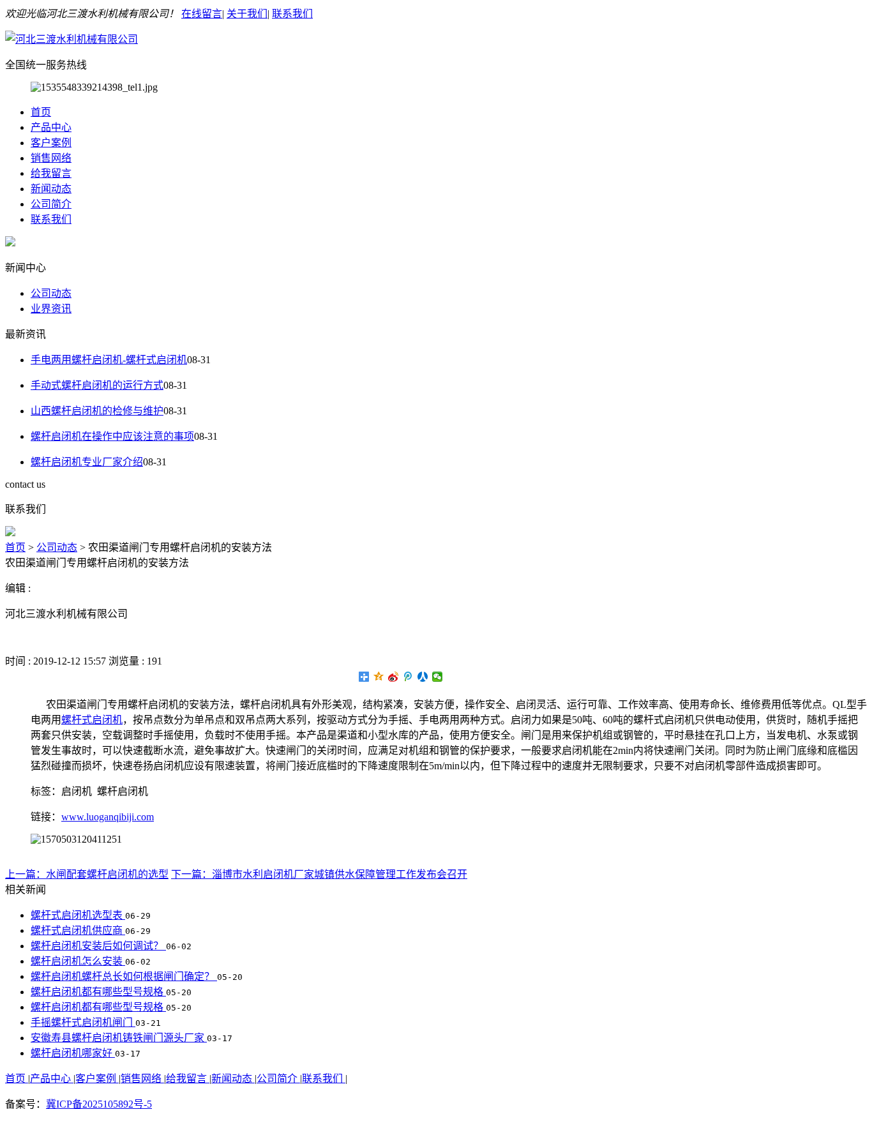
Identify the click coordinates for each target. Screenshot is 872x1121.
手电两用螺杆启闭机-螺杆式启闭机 (109, 359)
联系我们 (292, 13)
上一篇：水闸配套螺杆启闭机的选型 (87, 874)
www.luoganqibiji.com (107, 816)
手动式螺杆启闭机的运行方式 (97, 385)
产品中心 (51, 127)
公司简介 (51, 204)
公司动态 (51, 293)
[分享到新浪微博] (393, 677)
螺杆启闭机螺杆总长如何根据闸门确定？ (124, 976)
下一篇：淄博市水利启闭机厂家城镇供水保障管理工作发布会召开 (319, 874)
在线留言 (201, 13)
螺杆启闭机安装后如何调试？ (98, 945)
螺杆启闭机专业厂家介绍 (87, 461)
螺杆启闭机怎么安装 (78, 961)
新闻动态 (51, 188)
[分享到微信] (437, 677)
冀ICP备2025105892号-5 (99, 1104)
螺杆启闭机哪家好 (73, 1053)
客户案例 (51, 142)
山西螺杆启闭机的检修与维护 (97, 410)
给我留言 (51, 173)
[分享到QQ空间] (378, 677)
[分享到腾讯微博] (408, 677)
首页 (41, 112)
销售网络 (51, 158)
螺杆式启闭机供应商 (78, 930)
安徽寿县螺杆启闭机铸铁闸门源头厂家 (119, 1037)
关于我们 (247, 13)
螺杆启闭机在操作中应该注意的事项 (112, 436)
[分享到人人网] (422, 677)
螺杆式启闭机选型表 (78, 915)
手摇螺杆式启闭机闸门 (83, 1022)
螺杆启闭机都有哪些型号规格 (98, 991)
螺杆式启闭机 (92, 719)
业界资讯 (51, 308)
